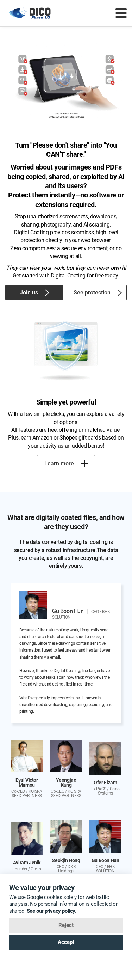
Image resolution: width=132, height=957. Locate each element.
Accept (66, 942)
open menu (121, 13)
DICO (30, 13)
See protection (92, 292)
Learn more (59, 463)
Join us (29, 292)
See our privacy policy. (51, 911)
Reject (66, 925)
